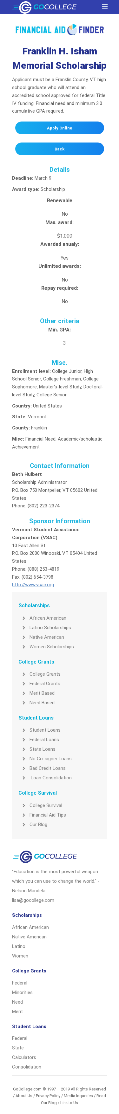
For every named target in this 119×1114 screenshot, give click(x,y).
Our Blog (38, 824)
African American (48, 618)
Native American (47, 637)
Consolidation (26, 1067)
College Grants (45, 674)
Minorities (22, 992)
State (18, 1048)
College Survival (46, 805)
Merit (17, 1011)
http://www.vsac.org (33, 585)
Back (59, 149)
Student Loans (45, 730)
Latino (18, 946)
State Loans (43, 749)
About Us (24, 1095)
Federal (19, 983)
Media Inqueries (78, 1095)
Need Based (42, 703)
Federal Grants (45, 683)
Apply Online (59, 128)
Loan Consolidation (51, 778)
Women (20, 956)
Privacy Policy (48, 1095)
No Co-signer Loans (51, 759)
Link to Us (69, 1102)
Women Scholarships (52, 647)
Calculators (24, 1057)
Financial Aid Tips (48, 815)
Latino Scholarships (50, 627)
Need (17, 1002)
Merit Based (42, 693)
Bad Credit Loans (48, 768)
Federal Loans (44, 739)
